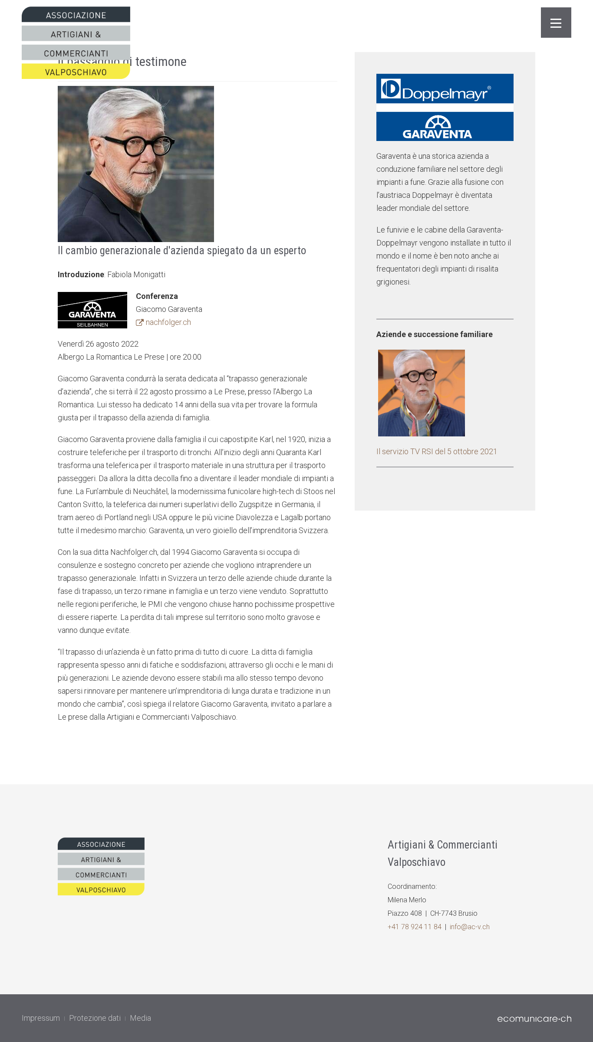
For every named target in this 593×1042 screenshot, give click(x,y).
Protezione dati (95, 1017)
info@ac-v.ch (470, 927)
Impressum (41, 1017)
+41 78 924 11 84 (414, 927)
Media (140, 1017)
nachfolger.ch (168, 322)
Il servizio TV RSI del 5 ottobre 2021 (436, 451)
